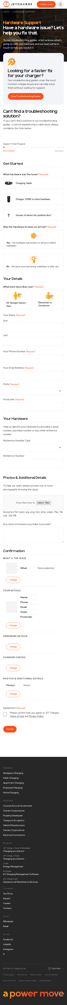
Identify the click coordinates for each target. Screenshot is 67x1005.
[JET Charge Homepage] (17, 4)
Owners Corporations (13, 810)
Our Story (8, 893)
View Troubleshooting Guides (25, 96)
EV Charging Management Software (21, 874)
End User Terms (9, 981)
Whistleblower (45, 981)
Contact (7, 908)
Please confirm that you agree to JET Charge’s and (34, 714)
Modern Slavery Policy (27, 981)
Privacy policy (8, 975)
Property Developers (13, 815)
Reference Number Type (16, 440)
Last (5, 335)
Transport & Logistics (13, 820)
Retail (5, 926)
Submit (9, 729)
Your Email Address (18, 367)
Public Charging (11, 778)
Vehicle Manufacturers (14, 825)
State (11, 384)
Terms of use (22, 975)
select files (43, 502)
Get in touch (46, 4)
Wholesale (8, 921)
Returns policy (36, 975)
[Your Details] (58, 147)
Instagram (8, 949)
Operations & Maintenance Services (20, 882)
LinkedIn (7, 944)
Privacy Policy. (36, 716)
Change (13, 580)
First (5, 320)
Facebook (8, 939)
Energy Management (13, 866)
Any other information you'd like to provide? (27, 524)
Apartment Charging (13, 783)
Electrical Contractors (14, 835)
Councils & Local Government (17, 806)
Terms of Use (17, 716)
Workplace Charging (13, 773)
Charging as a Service (13, 851)
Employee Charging (12, 787)
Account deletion (51, 975)
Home (6, 12)
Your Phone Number (19, 351)
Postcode (13, 399)
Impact (6, 898)
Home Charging (11, 792)
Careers (7, 903)
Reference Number (13, 455)
